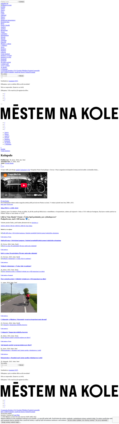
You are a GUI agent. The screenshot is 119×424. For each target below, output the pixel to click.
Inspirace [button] (3, 49)
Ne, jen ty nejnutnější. (102, 420)
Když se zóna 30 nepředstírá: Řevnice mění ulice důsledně (19, 253)
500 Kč (12, 226)
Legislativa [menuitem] (4, 33)
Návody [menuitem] (3, 39)
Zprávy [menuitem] (3, 10)
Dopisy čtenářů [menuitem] (5, 25)
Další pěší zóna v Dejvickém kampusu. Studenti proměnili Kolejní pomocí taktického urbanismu (31, 240)
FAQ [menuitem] (15, 70)
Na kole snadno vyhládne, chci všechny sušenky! (81, 420)
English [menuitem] (19, 70)
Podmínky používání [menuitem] (14, 72)
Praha (9, 236)
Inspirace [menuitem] (3, 50)
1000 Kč (17, 226)
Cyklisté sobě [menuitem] (5, 64)
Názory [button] (3, 17)
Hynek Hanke (9, 163)
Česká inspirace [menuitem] (5, 54)
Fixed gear (10, 204)
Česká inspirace (5, 151)
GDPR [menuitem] (6, 72)
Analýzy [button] (3, 27)
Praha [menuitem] (2, 12)
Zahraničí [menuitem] (3, 15)
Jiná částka (29, 226)
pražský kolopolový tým (23, 170)
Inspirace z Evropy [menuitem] (6, 55)
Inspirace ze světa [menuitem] (6, 57)
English (3, 7)
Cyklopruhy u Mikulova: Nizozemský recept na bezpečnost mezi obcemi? (24, 319)
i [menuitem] (4, 95)
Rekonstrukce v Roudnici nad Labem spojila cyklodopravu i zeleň (21, 358)
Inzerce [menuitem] (23, 72)
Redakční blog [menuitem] (5, 22)
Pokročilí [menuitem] (3, 42)
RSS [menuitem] (2, 72)
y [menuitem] (4, 98)
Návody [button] (3, 37)
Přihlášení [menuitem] (25, 70)
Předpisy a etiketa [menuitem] (6, 44)
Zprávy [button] (3, 8)
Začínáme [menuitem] (4, 40)
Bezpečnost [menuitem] (4, 30)
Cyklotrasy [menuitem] (4, 45)
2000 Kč (23, 226)
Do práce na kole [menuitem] (6, 62)
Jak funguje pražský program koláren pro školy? (16, 345)
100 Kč (3, 226)
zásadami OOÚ (13, 81)
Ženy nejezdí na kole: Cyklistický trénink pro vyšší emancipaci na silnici (23, 279)
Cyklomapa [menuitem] (4, 69)
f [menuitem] (4, 93)
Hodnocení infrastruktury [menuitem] (8, 20)
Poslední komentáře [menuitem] (34, 70)
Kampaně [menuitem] (3, 60)
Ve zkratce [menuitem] (4, 67)
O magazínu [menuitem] (4, 70)
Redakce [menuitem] (11, 70)
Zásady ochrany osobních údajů (10, 422)
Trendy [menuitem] (3, 32)
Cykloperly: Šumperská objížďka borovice (14, 332)
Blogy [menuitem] (2, 23)
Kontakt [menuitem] (32, 72)
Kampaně (10, 275)
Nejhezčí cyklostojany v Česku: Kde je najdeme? (16, 266)
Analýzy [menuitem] (3, 28)
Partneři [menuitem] (27, 72)
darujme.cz (35, 222)
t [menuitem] (4, 97)
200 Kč (7, 226)
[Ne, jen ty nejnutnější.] (20, 422)
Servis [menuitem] (2, 47)
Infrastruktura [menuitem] (5, 35)
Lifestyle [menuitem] (3, 52)
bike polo (3, 204)
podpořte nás (4, 3)
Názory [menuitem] (3, 18)
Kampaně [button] (3, 59)
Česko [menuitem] (2, 13)
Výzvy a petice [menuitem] (5, 65)
